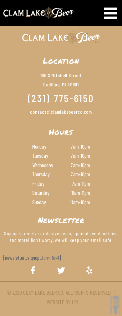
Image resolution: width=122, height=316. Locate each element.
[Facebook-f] (33, 270)
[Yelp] (89, 270)
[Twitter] (61, 270)
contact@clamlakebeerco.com (61, 112)
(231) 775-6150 (61, 98)
